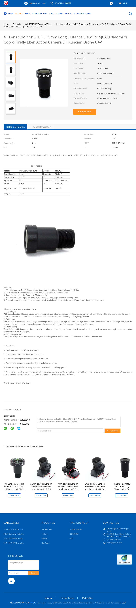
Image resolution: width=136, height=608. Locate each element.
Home (10, 13)
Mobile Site (87, 598)
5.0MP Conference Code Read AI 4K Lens (19, 538)
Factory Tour (41, 13)
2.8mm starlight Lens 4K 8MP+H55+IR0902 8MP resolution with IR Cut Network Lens (41, 488)
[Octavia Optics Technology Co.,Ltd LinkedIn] (112, 3)
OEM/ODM (74, 534)
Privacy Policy (67, 598)
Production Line (76, 529)
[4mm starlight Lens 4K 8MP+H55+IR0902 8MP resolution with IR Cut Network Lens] (71, 467)
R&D (71, 538)
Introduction (47, 529)
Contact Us (70, 13)
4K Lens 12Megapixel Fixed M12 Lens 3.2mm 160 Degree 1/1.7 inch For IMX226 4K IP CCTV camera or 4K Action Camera (14, 490)
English (124, 3)
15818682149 (24, 420)
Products (19, 13)
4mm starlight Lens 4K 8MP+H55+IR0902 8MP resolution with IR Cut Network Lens (68, 488)
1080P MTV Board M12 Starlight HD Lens (19, 529)
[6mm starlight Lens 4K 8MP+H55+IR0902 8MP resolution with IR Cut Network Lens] (98, 467)
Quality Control (56, 13)
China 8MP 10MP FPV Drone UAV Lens (25, 603)
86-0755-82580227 (63, 3)
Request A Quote (84, 13)
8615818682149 (22, 424)
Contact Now (84, 111)
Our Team (46, 543)
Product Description (41, 126)
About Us (29, 13)
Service (44, 538)
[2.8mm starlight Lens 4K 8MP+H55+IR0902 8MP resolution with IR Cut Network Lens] (44, 467)
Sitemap (48, 598)
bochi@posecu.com (37, 3)
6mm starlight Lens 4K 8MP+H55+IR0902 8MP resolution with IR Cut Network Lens (95, 488)
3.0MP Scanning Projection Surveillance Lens (21, 534)
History (45, 534)
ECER (124, 603)
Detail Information (15, 126)
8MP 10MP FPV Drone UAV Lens (16, 543)
